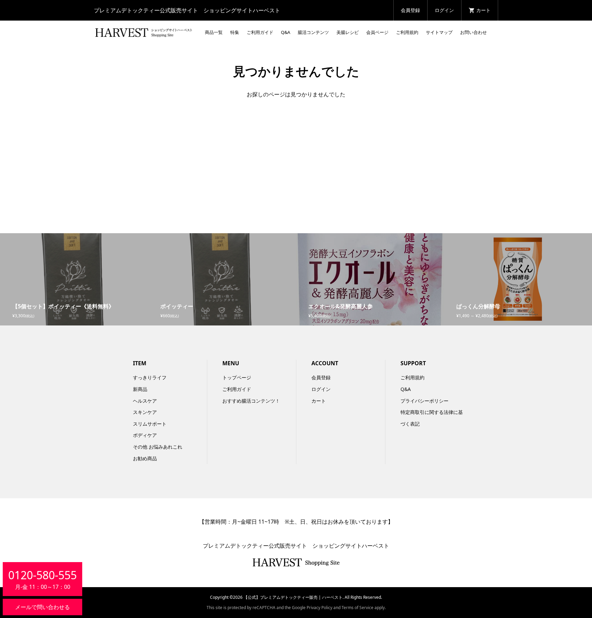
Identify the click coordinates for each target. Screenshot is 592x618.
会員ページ (377, 32)
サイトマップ (439, 32)
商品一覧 (214, 32)
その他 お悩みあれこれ (157, 446)
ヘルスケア (145, 400)
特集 (234, 32)
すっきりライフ (149, 377)
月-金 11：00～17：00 (42, 579)
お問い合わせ (473, 32)
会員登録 (410, 10)
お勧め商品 (145, 458)
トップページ (236, 377)
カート (318, 400)
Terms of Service (357, 607)
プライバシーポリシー (424, 400)
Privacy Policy (319, 607)
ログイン (444, 10)
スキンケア (145, 412)
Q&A (285, 32)
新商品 (140, 389)
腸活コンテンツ (313, 32)
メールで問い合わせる (42, 607)
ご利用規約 (407, 32)
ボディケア (145, 435)
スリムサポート (149, 423)
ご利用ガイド (260, 32)
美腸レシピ (347, 32)
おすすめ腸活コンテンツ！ (251, 400)
